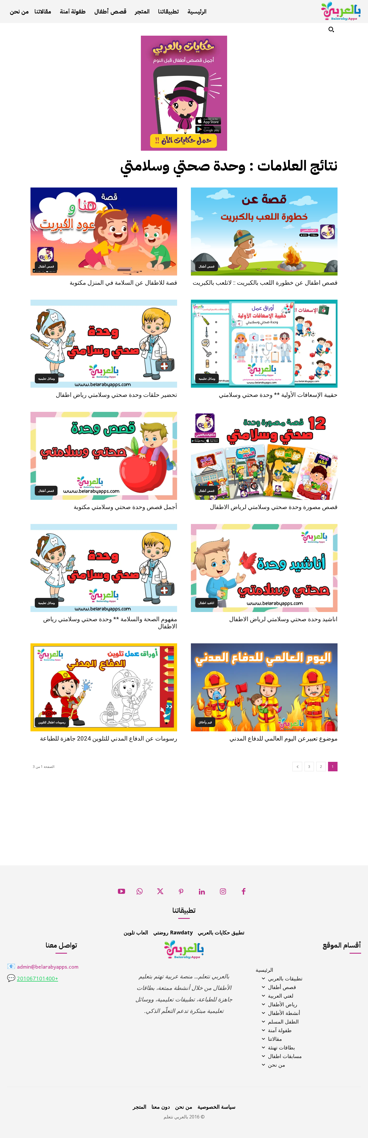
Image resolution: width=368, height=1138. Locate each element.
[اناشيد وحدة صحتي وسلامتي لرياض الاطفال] (264, 568)
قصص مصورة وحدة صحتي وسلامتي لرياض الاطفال (274, 507)
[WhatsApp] (140, 893)
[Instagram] (223, 893)
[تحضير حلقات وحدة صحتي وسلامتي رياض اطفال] (103, 344)
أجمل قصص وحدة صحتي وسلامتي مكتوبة (125, 507)
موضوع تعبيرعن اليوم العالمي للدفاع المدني (283, 738)
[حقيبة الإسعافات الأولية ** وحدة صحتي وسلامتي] (264, 344)
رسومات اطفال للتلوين (52, 722)
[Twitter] (160, 893)
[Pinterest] (181, 893)
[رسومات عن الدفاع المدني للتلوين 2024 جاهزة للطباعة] (103, 687)
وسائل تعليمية (207, 378)
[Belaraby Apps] (341, 11)
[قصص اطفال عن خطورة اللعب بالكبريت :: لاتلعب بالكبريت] (264, 232)
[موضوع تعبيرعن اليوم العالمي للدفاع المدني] (264, 687)
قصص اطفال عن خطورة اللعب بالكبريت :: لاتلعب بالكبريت (265, 282)
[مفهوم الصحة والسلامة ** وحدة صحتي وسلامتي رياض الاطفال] (103, 568)
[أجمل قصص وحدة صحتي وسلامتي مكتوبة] (103, 456)
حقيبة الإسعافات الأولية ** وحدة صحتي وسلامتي (278, 394)
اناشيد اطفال (206, 603)
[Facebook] (244, 893)
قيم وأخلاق (205, 722)
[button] (331, 29)
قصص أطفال (206, 266)
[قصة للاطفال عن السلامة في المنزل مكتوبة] (103, 232)
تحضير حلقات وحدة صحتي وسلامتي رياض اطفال (116, 394)
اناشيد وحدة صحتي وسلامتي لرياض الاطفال (283, 619)
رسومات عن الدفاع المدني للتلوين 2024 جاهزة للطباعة (108, 738)
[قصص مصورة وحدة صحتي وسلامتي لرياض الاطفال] (264, 456)
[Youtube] (121, 893)
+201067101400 (37, 979)
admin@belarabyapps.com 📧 (42, 967)
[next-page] (297, 766)
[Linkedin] (202, 893)
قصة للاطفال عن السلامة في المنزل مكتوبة (123, 282)
